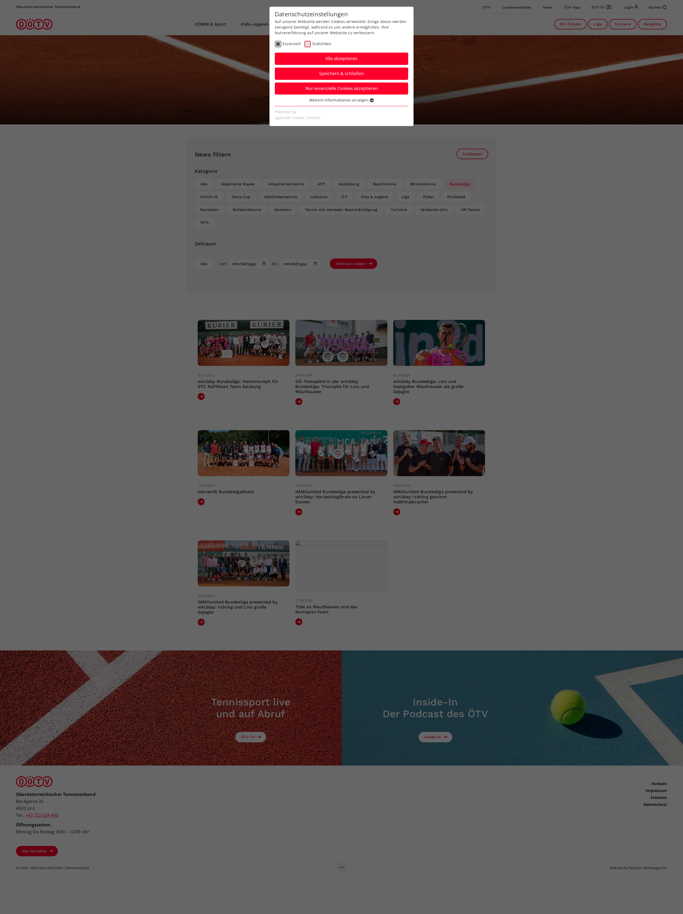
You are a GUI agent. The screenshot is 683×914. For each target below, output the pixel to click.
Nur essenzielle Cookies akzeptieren (341, 88)
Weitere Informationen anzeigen (339, 100)
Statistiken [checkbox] (321, 43)
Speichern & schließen (341, 73)
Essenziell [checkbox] (292, 43)
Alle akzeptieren (341, 58)
